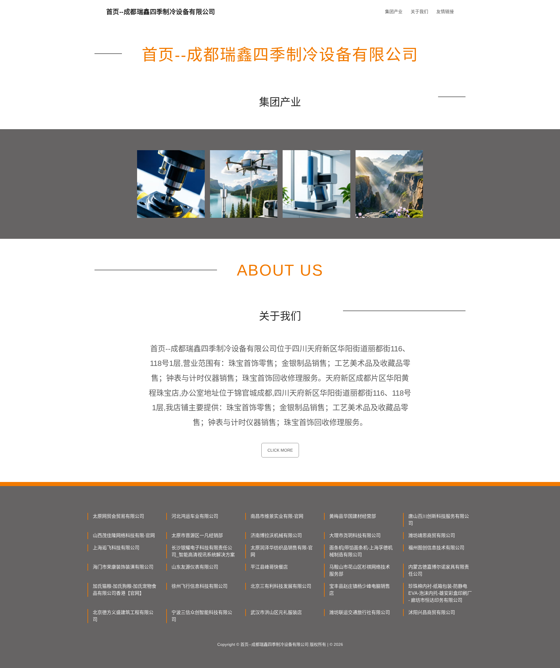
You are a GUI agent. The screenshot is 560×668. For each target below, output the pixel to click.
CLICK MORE (280, 450)
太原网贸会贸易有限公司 (118, 516)
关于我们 (419, 11)
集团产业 (393, 11)
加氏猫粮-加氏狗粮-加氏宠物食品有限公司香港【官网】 (124, 590)
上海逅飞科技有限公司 (116, 547)
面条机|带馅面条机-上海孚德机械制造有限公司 (361, 551)
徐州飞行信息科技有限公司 (200, 586)
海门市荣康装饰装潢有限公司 (123, 566)
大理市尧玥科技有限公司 (355, 535)
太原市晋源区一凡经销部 (197, 535)
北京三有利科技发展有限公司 (281, 586)
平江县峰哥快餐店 (269, 566)
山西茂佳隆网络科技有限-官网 (124, 535)
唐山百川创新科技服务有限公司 (438, 520)
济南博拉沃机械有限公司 (276, 535)
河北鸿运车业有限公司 (195, 516)
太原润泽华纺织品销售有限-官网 (282, 551)
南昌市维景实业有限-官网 (277, 516)
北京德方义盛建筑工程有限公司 (123, 616)
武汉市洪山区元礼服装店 (276, 612)
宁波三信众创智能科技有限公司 (202, 616)
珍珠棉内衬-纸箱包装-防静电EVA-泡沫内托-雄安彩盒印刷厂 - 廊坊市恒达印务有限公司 (440, 593)
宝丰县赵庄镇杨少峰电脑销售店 (359, 590)
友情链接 (445, 11)
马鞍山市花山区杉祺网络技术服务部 (359, 570)
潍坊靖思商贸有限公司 (431, 535)
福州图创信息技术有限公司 (436, 547)
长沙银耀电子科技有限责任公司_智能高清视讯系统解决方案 (203, 551)
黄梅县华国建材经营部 (352, 516)
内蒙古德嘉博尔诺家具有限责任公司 (438, 570)
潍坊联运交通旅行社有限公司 (359, 612)
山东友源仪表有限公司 (195, 566)
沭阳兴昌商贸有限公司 (431, 612)
